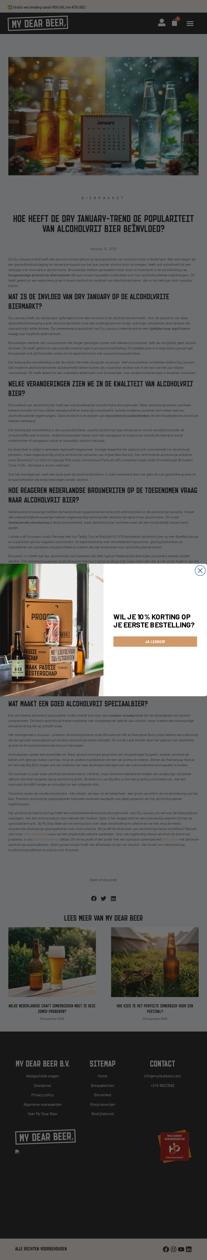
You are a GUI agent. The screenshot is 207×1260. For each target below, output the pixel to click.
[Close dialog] (200, 570)
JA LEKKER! (155, 641)
